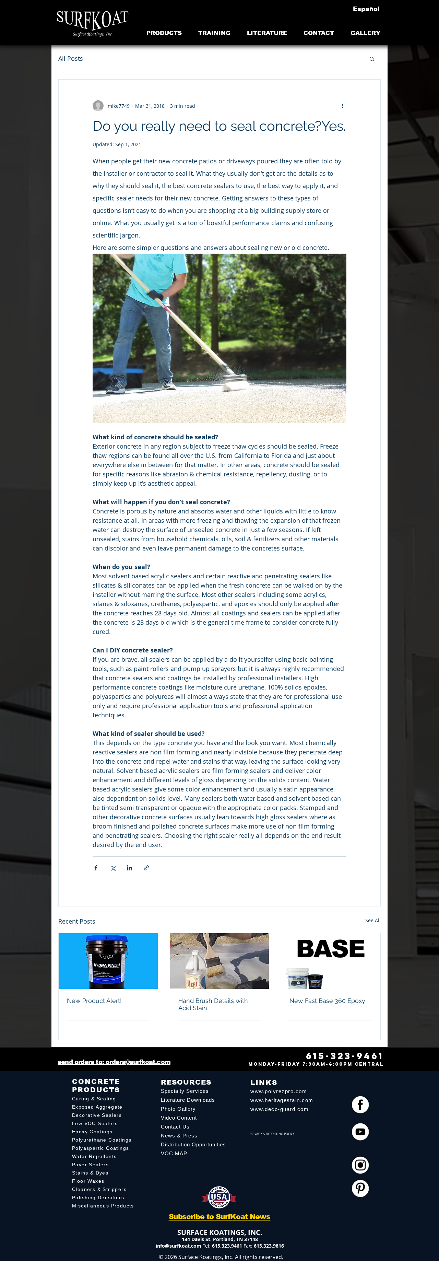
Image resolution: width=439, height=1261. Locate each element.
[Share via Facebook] (96, 868)
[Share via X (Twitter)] (112, 868)
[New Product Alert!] (108, 961)
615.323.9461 (227, 1245)
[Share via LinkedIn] (129, 868)
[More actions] (342, 106)
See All (373, 920)
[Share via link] (146, 868)
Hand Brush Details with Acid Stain (213, 1004)
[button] (372, 58)
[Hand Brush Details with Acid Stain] (219, 961)
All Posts (70, 58)
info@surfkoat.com (178, 1245)
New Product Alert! (94, 1000)
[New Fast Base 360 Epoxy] (330, 961)
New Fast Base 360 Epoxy (327, 1000)
